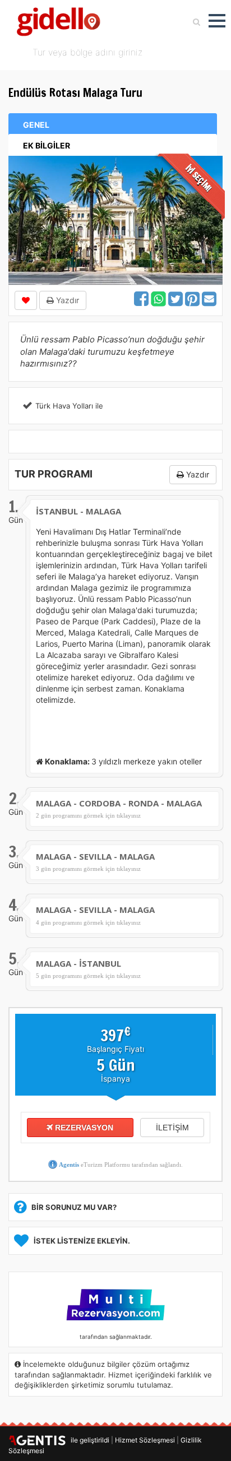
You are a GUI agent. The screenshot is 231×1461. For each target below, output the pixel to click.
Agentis (69, 1164)
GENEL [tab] (36, 124)
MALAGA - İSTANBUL (78, 963)
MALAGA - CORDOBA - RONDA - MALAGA (119, 803)
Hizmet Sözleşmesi (145, 1440)
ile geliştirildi (87, 1440)
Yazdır (66, 300)
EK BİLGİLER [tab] (46, 145)
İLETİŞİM (172, 1127)
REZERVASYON (83, 1127)
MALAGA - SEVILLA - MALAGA (95, 856)
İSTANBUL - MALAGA (78, 511)
